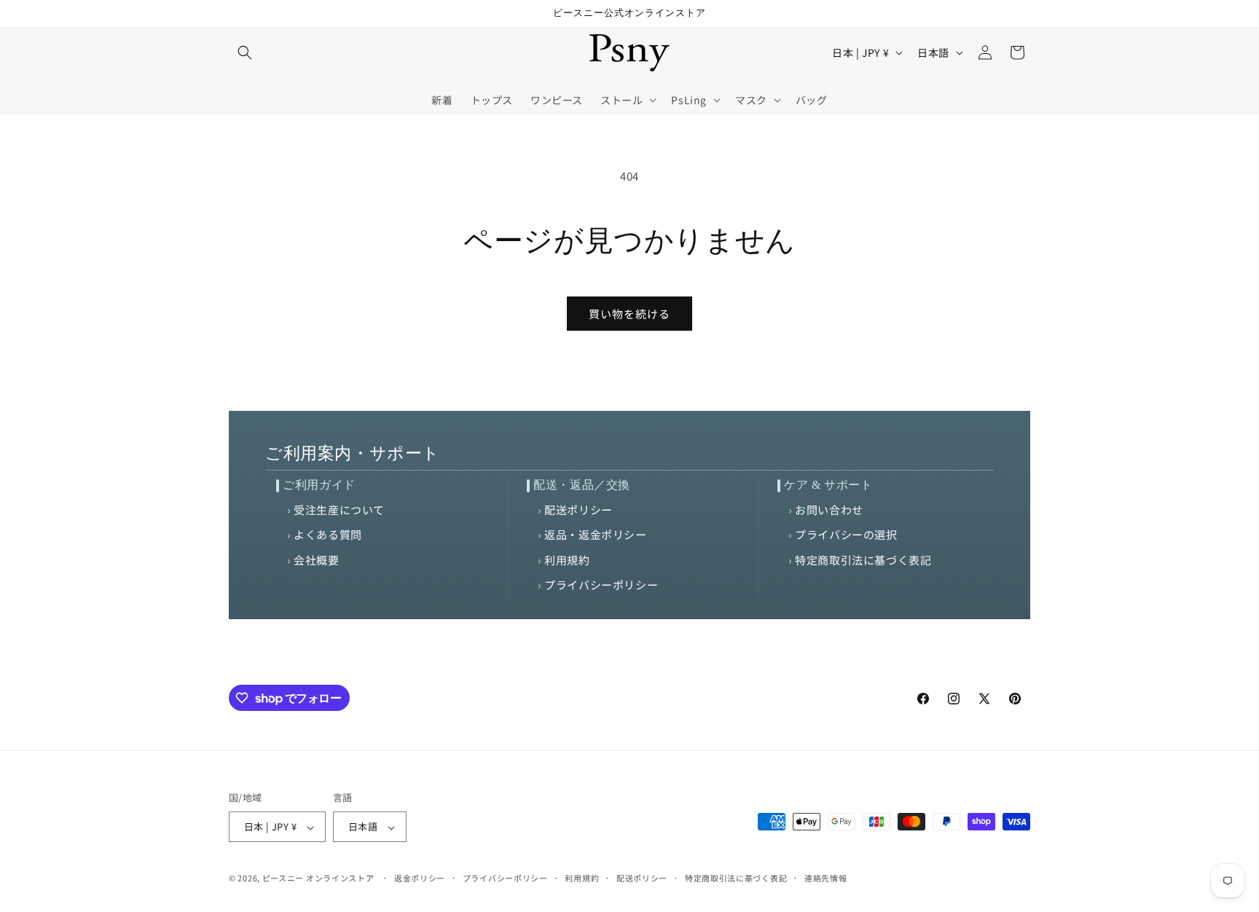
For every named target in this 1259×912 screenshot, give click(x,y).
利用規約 (566, 559)
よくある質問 (328, 534)
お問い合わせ (829, 509)
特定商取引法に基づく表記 (863, 559)
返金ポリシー (419, 878)
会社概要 (316, 559)
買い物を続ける (629, 313)
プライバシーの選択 (846, 534)
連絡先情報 (825, 878)
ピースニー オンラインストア (318, 878)
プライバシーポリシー (601, 584)
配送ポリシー (578, 509)
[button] (245, 52)
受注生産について (339, 509)
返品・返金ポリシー (595, 534)
